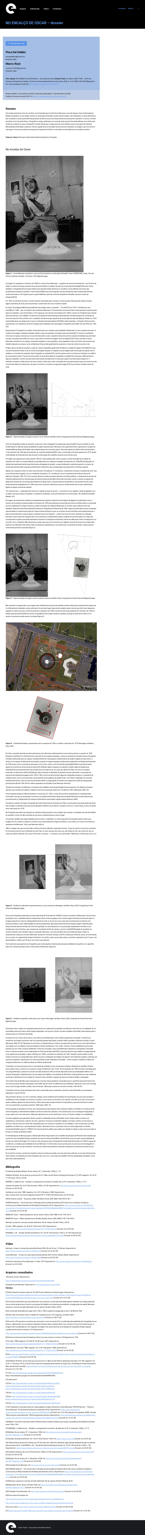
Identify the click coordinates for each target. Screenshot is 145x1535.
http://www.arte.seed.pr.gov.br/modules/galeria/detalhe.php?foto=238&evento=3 (35, 1499)
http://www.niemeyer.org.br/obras (48, 1285)
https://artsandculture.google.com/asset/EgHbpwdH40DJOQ (33, 1393)
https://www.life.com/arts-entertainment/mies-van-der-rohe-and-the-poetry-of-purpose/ (59, 1366)
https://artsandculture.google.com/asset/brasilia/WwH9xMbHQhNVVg (37, 1373)
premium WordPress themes (41, 1527)
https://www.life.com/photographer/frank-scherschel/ (25, 1317)
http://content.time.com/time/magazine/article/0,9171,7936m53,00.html (32, 1344)
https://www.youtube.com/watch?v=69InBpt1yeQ (23, 1251)
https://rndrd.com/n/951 (65, 1439)
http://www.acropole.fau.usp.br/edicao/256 (75, 1186)
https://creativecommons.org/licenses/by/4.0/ (50, 96)
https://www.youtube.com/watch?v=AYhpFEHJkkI (23, 1257)
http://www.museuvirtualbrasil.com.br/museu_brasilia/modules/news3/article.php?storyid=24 (39, 1503)
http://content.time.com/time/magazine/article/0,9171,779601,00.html (31, 1350)
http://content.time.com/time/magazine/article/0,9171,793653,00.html (31, 1229)
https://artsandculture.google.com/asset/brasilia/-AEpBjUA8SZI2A (35, 1396)
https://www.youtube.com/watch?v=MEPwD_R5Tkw (37, 1507)
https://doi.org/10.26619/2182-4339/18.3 (44, 84)
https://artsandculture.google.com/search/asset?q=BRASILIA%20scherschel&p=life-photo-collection (42, 1333)
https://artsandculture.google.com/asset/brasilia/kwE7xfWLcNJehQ (36, 1403)
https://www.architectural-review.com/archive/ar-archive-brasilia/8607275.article (35, 1235)
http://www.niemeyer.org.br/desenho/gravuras (47, 1491)
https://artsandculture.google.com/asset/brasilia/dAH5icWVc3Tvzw (30, 1399)
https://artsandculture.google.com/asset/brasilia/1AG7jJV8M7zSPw (30, 1389)
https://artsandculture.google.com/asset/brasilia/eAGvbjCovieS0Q (35, 1383)
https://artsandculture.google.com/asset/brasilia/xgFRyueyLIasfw (29, 1386)
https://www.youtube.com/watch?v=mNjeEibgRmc (74, 1261)
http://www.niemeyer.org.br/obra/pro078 (45, 1465)
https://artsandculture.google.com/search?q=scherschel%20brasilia (30, 1281)
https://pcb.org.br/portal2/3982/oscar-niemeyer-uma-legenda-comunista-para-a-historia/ (41, 1511)
